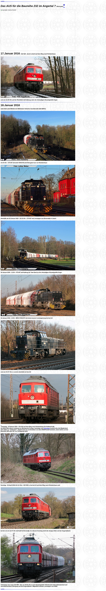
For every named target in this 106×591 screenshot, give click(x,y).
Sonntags (47, 428)
